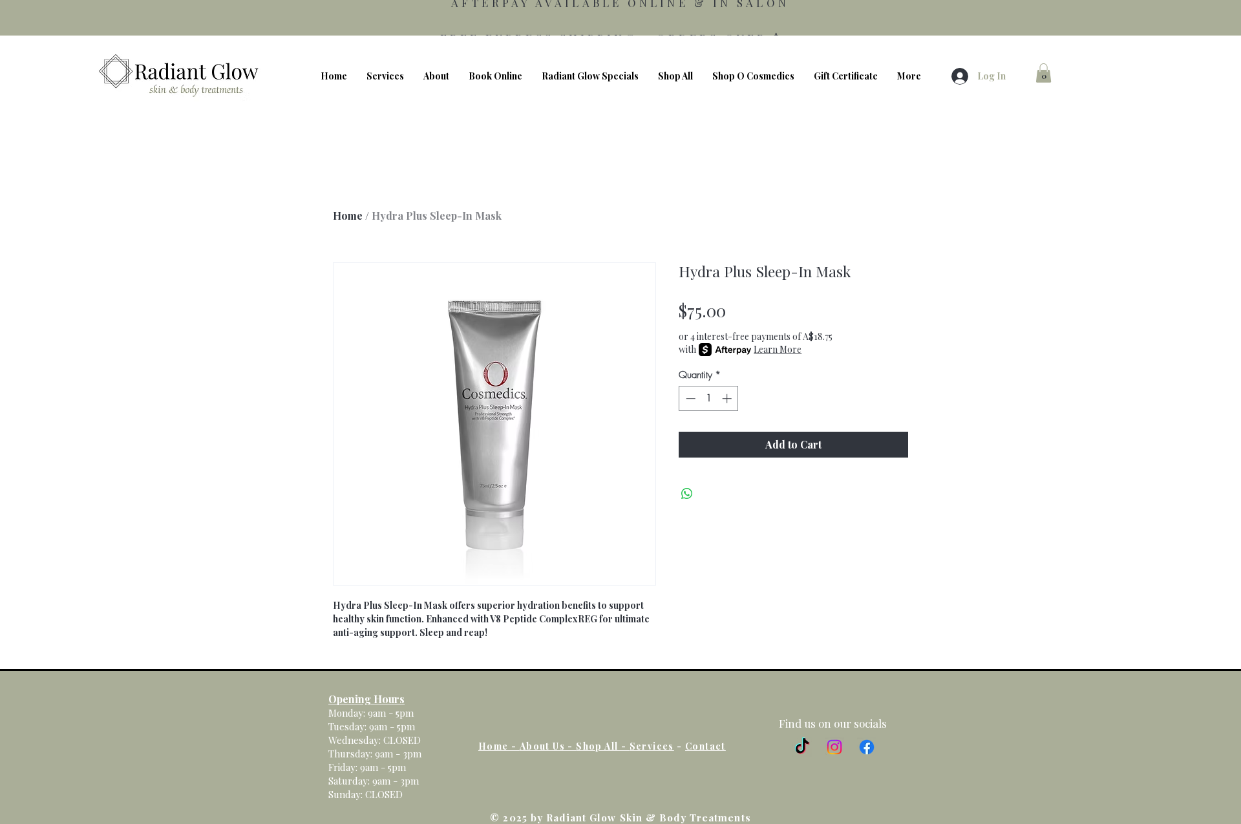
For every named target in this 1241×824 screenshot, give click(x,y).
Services (652, 746)
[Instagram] (834, 747)
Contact (705, 746)
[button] (1043, 73)
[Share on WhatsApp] (687, 494)
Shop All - (602, 746)
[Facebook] (866, 747)
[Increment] (728, 398)
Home (348, 215)
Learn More (777, 349)
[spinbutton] (708, 398)
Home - (499, 746)
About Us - (548, 746)
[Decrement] (689, 398)
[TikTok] (802, 747)
